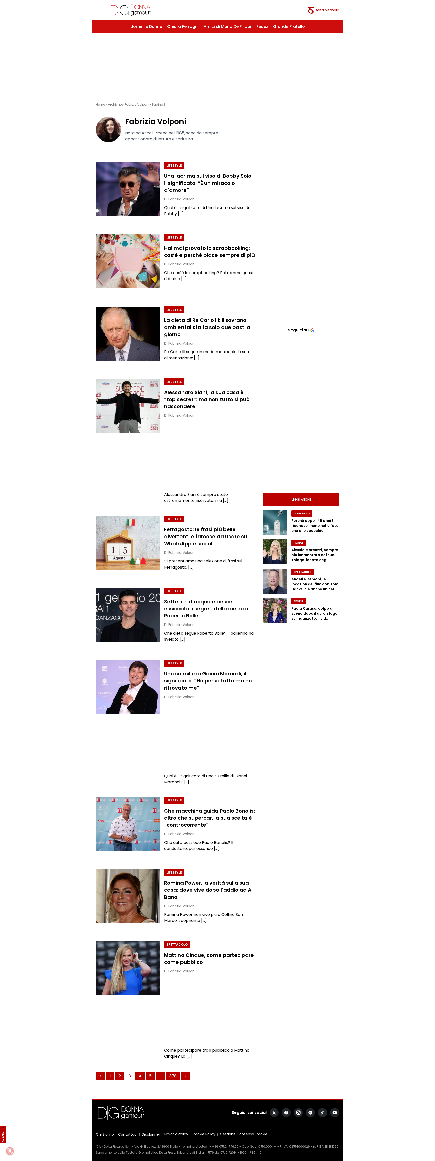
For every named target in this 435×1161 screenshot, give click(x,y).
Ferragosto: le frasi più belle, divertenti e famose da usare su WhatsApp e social (205, 536)
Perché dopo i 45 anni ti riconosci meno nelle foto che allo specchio (315, 525)
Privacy (3, 1136)
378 (173, 1076)
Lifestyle (174, 165)
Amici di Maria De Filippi (227, 26)
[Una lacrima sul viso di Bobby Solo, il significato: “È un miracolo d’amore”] (128, 189)
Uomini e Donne (146, 26)
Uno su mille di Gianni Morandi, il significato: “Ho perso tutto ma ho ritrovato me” (208, 680)
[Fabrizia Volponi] (108, 129)
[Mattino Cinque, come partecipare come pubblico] (128, 968)
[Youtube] (334, 1112)
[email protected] (195, 1146)
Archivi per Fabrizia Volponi (128, 104)
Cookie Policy (203, 1134)
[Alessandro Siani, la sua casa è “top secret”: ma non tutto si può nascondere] (128, 406)
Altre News (302, 513)
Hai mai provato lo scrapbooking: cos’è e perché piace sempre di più (209, 252)
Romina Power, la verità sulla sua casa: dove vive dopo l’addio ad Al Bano (208, 890)
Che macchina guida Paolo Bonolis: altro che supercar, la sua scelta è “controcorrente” (209, 817)
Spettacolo (177, 944)
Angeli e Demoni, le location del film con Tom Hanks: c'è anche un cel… (314, 584)
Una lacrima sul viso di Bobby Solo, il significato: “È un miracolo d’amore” (208, 183)
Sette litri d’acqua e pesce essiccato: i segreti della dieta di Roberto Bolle (206, 608)
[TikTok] (322, 1112)
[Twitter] (274, 1112)
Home (100, 104)
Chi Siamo (105, 1134)
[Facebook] (286, 1112)
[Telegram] (310, 1112)
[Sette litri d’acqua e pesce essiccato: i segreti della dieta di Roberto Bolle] (128, 615)
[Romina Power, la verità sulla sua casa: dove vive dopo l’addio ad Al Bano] (128, 896)
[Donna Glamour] (130, 10)
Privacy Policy (176, 1134)
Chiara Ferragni (183, 26)
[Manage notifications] (10, 1151)
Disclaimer (151, 1134)
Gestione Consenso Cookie (243, 1134)
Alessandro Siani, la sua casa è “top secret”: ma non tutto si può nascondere (207, 399)
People (299, 543)
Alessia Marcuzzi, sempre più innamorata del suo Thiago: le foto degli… (314, 554)
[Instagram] (298, 1112)
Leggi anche (301, 499)
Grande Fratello (289, 26)
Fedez (262, 26)
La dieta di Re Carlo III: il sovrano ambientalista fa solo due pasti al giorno (208, 327)
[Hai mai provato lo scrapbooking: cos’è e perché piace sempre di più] (128, 261)
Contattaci (127, 1134)
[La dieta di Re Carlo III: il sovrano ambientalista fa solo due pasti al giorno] (128, 334)
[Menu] (102, 10)
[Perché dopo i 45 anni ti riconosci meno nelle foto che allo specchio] (275, 522)
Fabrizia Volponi (155, 121)
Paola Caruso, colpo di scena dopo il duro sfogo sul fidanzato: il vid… (314, 613)
